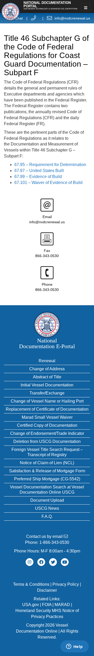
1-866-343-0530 (54, 542)
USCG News (47, 508)
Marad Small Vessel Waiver (47, 417)
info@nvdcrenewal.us (72, 18)
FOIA (46, 604)
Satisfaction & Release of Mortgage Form (47, 471)
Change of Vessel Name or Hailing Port (47, 401)
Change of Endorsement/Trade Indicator (47, 433)
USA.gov (30, 604)
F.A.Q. (47, 516)
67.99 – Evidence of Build (38, 176)
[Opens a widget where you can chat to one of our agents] (74, 646)
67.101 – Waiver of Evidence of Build (48, 182)
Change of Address (47, 369)
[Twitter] (53, 562)
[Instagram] (29, 562)
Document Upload (47, 500)
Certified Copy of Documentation (47, 425)
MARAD (62, 604)
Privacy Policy (65, 584)
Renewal (47, 361)
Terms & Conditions (31, 584)
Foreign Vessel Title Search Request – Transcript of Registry (47, 452)
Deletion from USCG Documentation (47, 441)
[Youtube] (65, 562)
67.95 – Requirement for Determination (50, 164)
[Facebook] (41, 562)
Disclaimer (47, 590)
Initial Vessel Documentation (47, 385)
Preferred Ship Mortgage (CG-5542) (47, 479)
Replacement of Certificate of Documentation (47, 409)
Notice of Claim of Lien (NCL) (47, 463)
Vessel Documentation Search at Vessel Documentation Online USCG (47, 489)
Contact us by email (45, 536)
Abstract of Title (47, 377)
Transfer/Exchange (47, 393)
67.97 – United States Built (39, 170)
